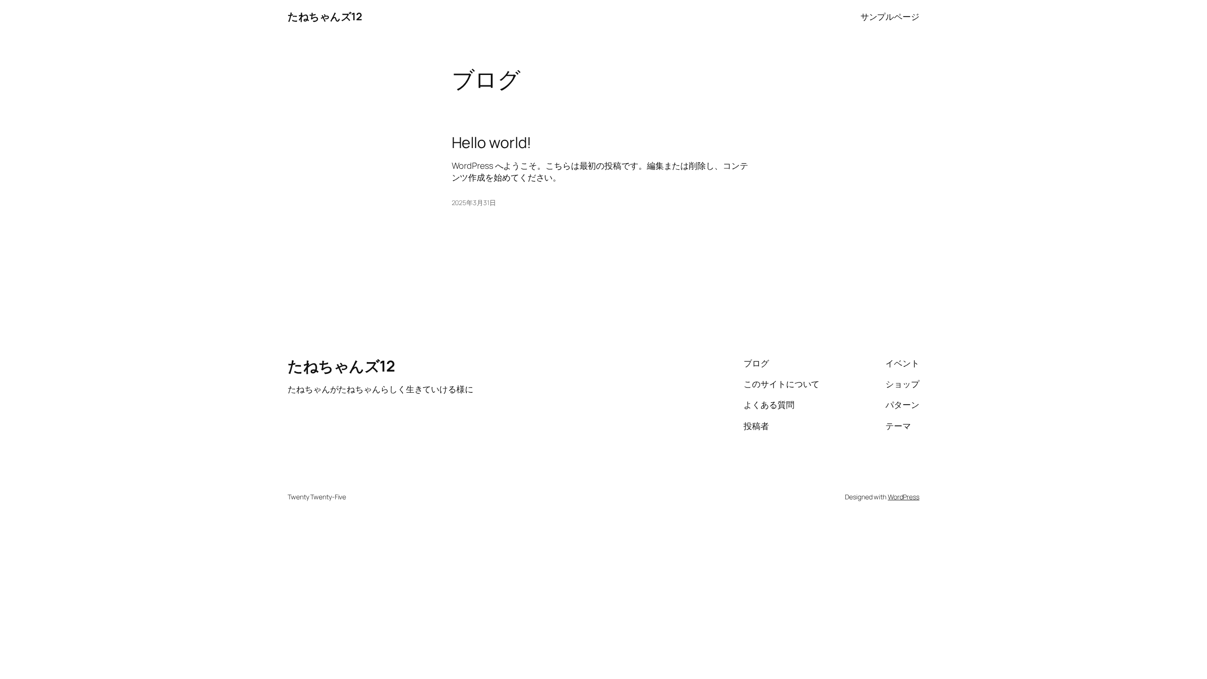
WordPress (903, 496)
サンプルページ (889, 16)
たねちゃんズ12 (325, 16)
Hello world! (492, 142)
